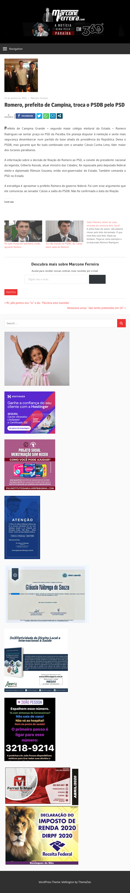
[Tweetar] (39, 115)
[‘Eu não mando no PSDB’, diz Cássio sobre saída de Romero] (64, 231)
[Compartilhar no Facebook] (26, 115)
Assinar (97, 279)
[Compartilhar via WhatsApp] (46, 115)
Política (11, 292)
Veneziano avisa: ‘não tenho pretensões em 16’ (95, 308)
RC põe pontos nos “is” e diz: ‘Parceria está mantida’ (38, 303)
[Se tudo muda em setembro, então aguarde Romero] (23, 231)
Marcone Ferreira (39, 98)
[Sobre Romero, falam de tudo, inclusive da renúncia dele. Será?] (107, 232)
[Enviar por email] (53, 115)
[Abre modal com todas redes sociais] (60, 115)
